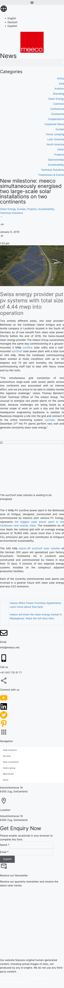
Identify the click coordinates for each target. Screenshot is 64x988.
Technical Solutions (11, 212)
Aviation (59, 88)
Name (4, 844)
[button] (32, 2)
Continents (57, 114)
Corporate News (54, 124)
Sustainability (46, 209)
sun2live (27, 347)
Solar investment (11, 762)
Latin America (55, 139)
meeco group (9, 768)
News (5, 779)
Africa (60, 78)
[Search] (63, 62)
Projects (32, 209)
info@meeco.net (9, 647)
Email (4, 851)
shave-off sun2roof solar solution (39, 548)
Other (60, 149)
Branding (58, 93)
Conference (57, 108)
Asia (61, 83)
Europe (21, 209)
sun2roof (17, 351)
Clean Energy (8, 209)
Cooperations (56, 119)
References (8, 774)
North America (55, 144)
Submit (7, 859)
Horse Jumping (55, 134)
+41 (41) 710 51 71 (11, 672)
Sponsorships (56, 159)
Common (58, 103)
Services (7, 756)
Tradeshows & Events (51, 174)
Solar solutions (10, 750)
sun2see (50, 419)
